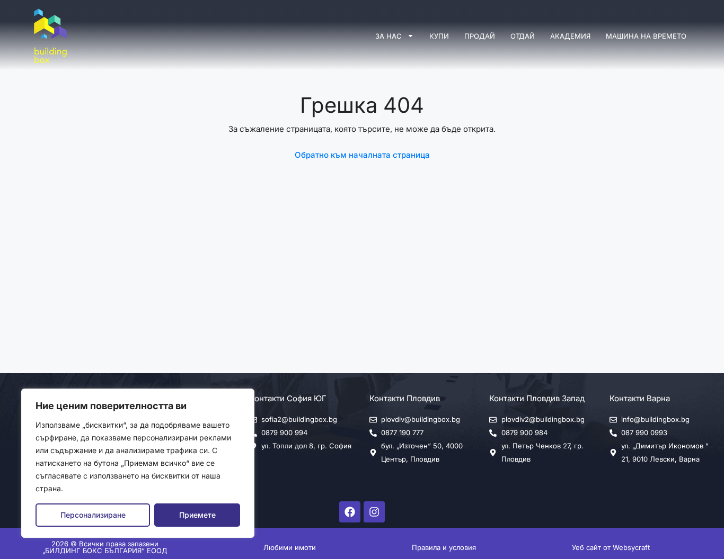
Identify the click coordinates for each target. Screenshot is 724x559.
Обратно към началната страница (362, 155)
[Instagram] (374, 511)
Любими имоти (289, 547)
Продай (479, 36)
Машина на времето (646, 36)
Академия (570, 36)
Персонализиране (93, 514)
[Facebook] (349, 511)
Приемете (197, 514)
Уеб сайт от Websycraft (611, 547)
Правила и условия (444, 547)
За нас (388, 36)
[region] (137, 463)
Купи (439, 36)
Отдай (522, 36)
